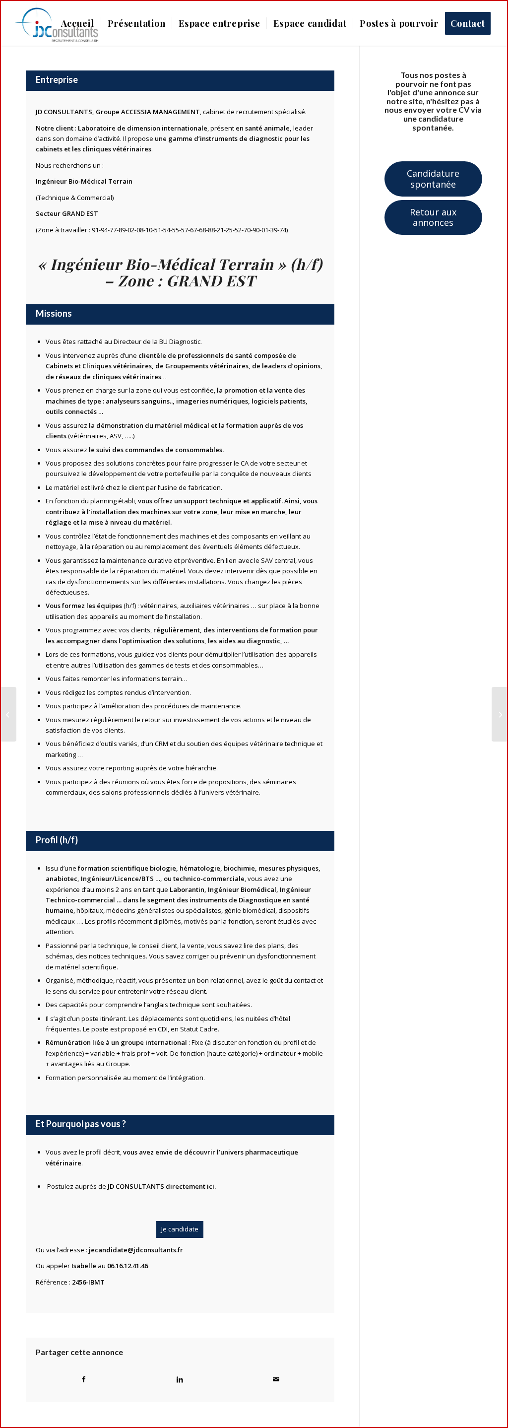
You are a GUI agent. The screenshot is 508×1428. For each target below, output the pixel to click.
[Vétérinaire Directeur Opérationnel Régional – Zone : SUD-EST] (499, 714)
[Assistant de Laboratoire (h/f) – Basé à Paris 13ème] (8, 714)
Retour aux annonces (433, 217)
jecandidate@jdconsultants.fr (136, 1249)
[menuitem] (78, 23)
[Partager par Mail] (276, 1379)
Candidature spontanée (433, 178)
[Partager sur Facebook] (84, 1379)
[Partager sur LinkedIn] (180, 1379)
